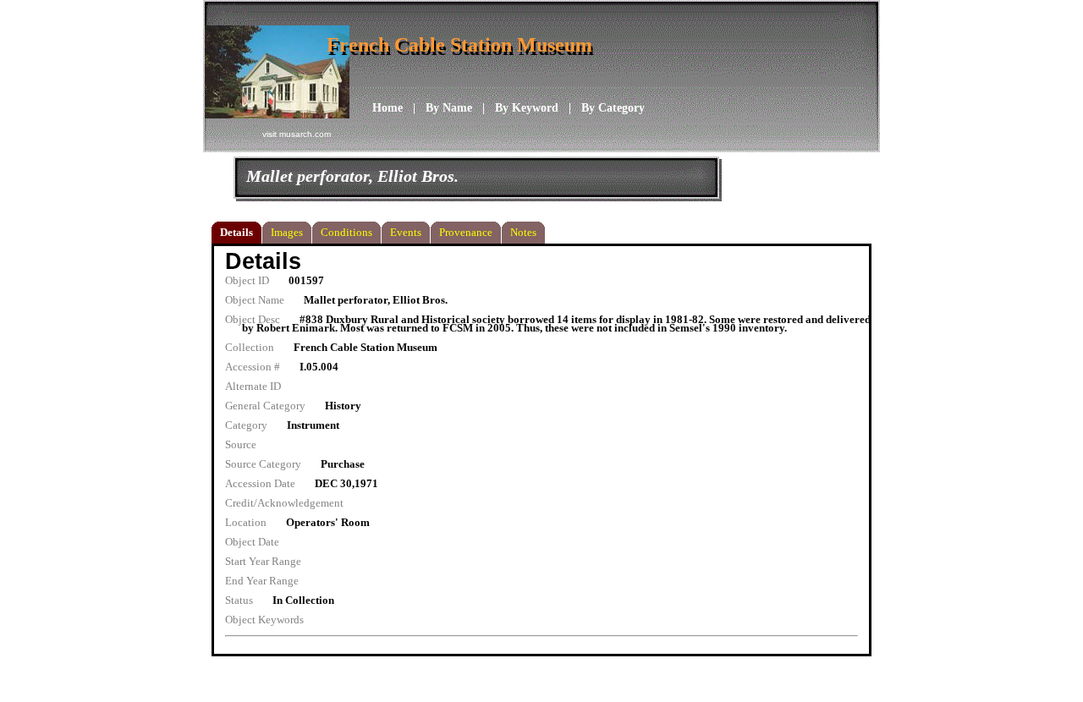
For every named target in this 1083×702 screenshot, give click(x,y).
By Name (449, 107)
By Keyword (526, 107)
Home (387, 107)
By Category (613, 107)
